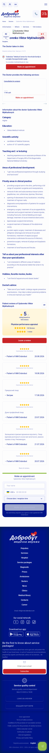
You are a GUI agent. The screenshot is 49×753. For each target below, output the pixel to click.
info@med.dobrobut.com (27, 611)
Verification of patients (24, 732)
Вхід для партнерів (24, 706)
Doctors (11, 21)
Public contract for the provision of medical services (24, 726)
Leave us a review (24, 699)
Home (4, 21)
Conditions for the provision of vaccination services (24, 723)
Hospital (24, 558)
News (24, 586)
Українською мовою (21, 743)
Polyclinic (24, 548)
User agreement (35, 513)
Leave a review (24, 340)
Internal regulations (24, 735)
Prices (24, 572)
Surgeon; (5, 41)
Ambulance (24, 576)
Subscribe (24, 671)
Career (24, 605)
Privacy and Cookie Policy (24, 738)
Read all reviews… (24, 468)
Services (24, 553)
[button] (10, 492)
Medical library (24, 595)
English (33, 743)
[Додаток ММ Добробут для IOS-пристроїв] (33, 634)
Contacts (24, 600)
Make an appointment (26, 67)
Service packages (24, 562)
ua (16, 4)
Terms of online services (25, 720)
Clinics (24, 590)
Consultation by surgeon (12, 81)
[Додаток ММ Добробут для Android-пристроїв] (16, 634)
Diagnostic (24, 567)
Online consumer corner (24, 729)
